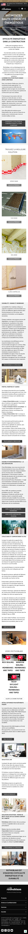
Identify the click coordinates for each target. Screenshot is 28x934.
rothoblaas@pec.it (5, 925)
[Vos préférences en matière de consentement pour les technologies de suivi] (25, 931)
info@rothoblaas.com (17, 923)
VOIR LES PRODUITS (9, 794)
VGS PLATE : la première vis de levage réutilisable (14, 1)
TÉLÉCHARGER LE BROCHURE (12, 441)
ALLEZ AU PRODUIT (14, 185)
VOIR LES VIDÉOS (8, 627)
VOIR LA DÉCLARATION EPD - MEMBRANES (13, 509)
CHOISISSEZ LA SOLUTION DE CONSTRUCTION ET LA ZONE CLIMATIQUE (13, 123)
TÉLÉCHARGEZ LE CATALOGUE (12, 365)
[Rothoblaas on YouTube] (12, 930)
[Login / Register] (22, 8)
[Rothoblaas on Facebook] (2, 930)
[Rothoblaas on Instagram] (8, 930)
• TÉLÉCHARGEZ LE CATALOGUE (13, 847)
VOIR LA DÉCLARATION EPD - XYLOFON (13, 515)
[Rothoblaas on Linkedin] (5, 930)
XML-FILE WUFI (8, 739)
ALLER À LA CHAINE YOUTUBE (14, 698)
